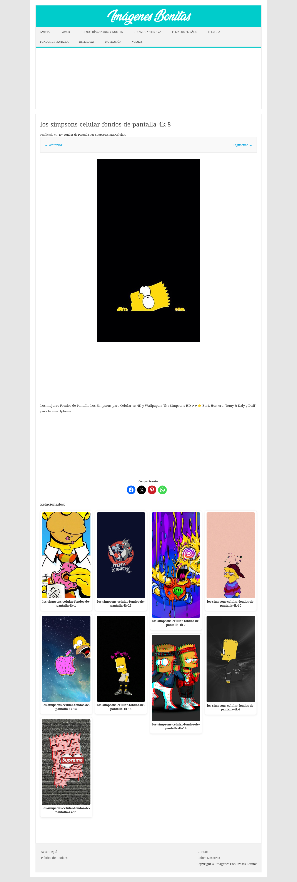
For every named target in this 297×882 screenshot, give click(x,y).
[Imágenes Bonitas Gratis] (148, 26)
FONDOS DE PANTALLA (54, 42)
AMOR (66, 32)
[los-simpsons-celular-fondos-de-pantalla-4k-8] (148, 250)
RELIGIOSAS (86, 42)
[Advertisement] (148, 78)
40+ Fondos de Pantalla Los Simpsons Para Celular (91, 135)
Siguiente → (243, 145)
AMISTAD (46, 32)
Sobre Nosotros (209, 858)
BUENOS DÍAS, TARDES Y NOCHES (102, 32)
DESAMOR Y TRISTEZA (147, 32)
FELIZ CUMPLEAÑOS (184, 32)
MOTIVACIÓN (113, 42)
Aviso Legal (49, 852)
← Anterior (53, 145)
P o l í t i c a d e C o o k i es (54, 858)
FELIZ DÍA (214, 32)
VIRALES (137, 42)
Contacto (204, 852)
